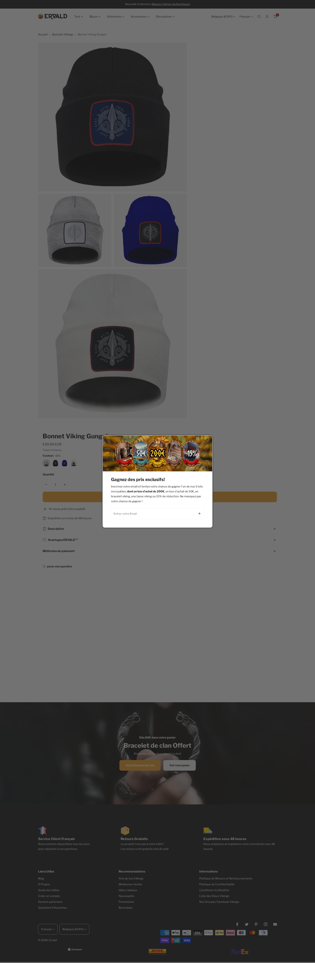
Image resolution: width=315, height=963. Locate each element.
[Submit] (199, 513)
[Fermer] (207, 440)
